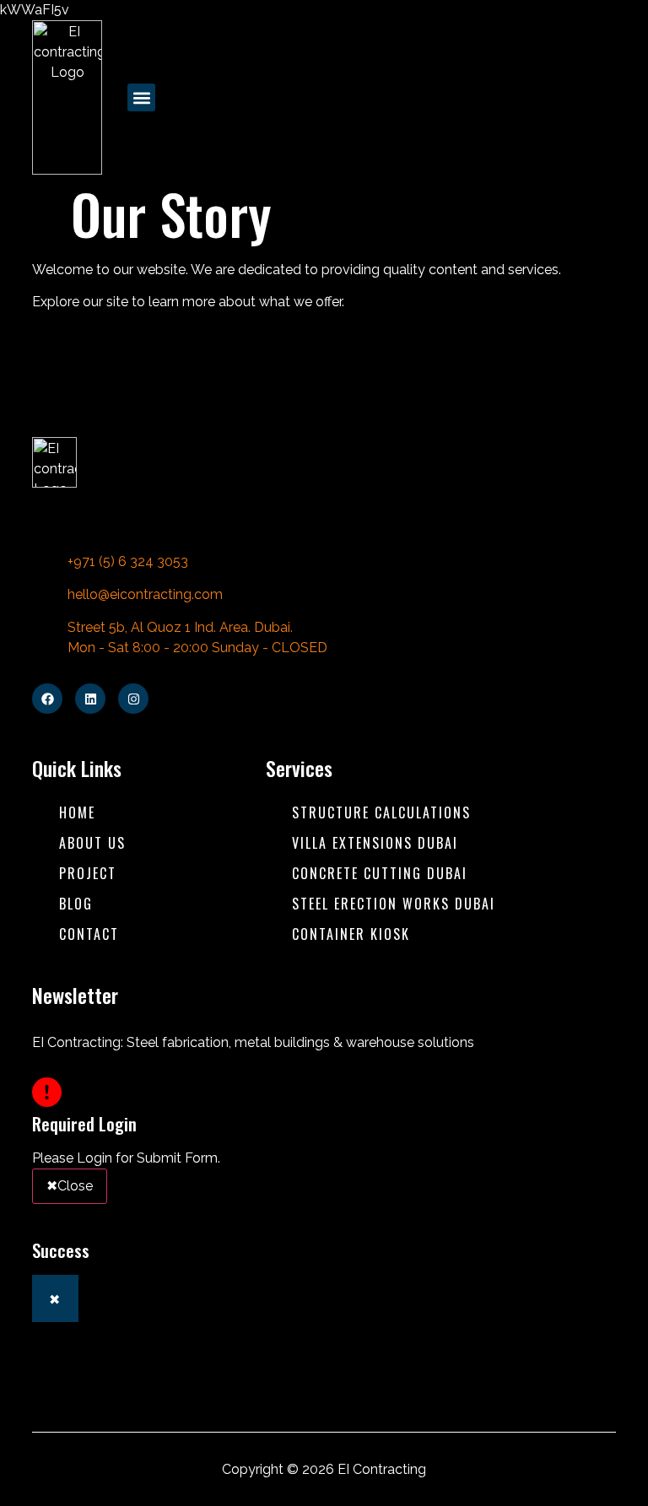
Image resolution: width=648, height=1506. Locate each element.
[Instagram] (133, 698)
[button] (141, 97)
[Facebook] (47, 698)
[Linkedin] (90, 698)
